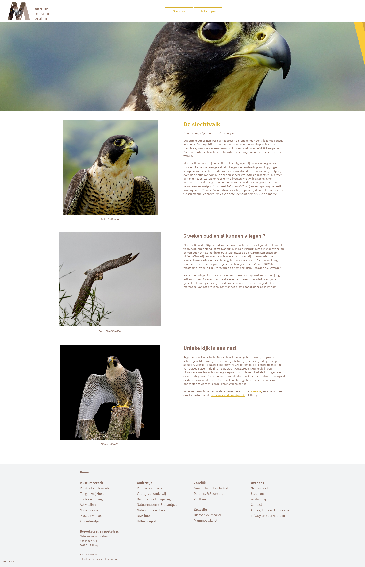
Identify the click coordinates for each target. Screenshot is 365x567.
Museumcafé (89, 510)
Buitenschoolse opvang (154, 499)
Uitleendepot (146, 521)
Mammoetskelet (205, 520)
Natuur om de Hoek (151, 510)
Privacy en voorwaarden (268, 515)
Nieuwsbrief (259, 488)
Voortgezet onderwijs (152, 493)
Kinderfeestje (89, 521)
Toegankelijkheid (92, 493)
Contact (256, 504)
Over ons (257, 482)
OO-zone (255, 391)
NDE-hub (143, 515)
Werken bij (258, 499)
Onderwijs (144, 482)
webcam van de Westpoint (228, 395)
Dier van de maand (207, 515)
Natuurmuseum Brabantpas (157, 504)
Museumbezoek (91, 482)
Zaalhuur (200, 499)
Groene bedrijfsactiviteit (211, 488)
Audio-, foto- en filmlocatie (270, 510)
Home (84, 472)
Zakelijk (200, 482)
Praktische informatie (95, 488)
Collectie (200, 509)
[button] (8, 561)
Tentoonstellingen (93, 499)
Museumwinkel (91, 515)
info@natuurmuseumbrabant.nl (98, 559)
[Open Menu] (354, 11)
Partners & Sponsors (208, 493)
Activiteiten (88, 504)
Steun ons (258, 493)
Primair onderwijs (149, 488)
